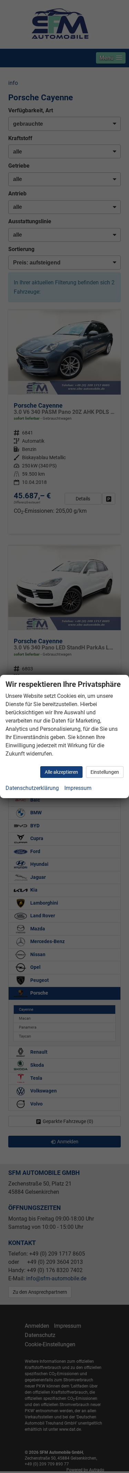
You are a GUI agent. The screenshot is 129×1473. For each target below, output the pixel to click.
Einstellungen (104, 772)
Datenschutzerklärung (32, 788)
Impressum (78, 788)
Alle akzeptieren (61, 772)
